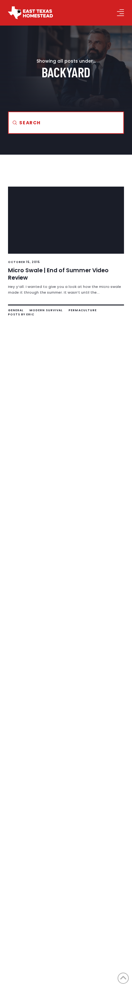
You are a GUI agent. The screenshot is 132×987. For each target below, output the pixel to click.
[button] (120, 13)
